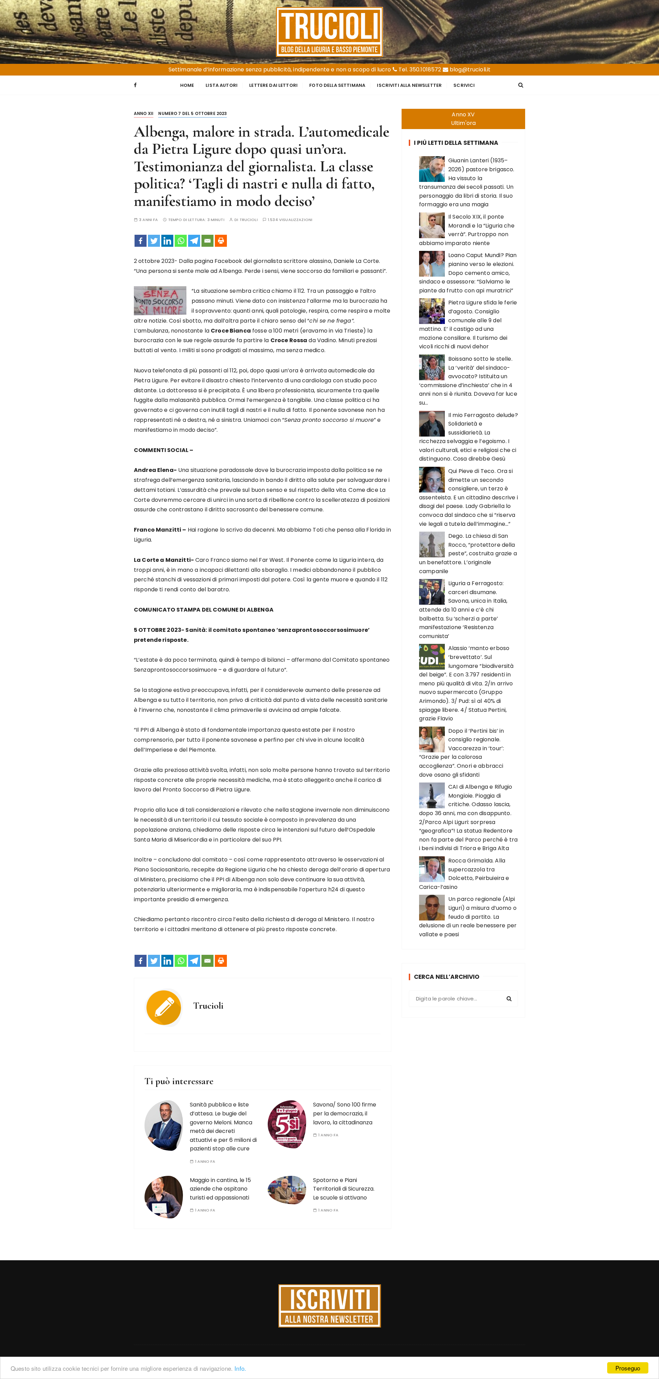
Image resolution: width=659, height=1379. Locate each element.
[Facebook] (141, 241)
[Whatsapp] (181, 241)
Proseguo (627, 1368)
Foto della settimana (337, 85)
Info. (240, 1368)
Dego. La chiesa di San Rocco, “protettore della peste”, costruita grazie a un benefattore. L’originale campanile (468, 553)
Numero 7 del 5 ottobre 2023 (192, 113)
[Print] (221, 241)
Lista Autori (222, 85)
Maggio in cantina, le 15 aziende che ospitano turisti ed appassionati (220, 1189)
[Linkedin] (167, 241)
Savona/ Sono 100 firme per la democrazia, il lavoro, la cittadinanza (344, 1113)
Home (187, 85)
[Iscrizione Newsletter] (329, 1306)
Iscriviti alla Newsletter (409, 85)
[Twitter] (154, 241)
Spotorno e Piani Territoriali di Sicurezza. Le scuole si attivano (343, 1189)
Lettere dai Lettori (273, 85)
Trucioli (249, 220)
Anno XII (143, 113)
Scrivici (464, 85)
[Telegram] (194, 241)
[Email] (207, 241)
